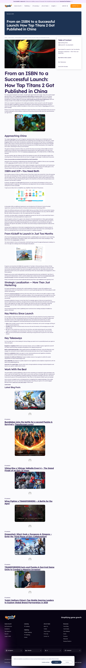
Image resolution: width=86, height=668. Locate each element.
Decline (67, 662)
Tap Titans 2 (46, 106)
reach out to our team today (19, 382)
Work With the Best (63, 66)
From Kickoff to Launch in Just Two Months (69, 49)
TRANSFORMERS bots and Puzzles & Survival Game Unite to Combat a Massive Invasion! (29, 568)
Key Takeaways (62, 62)
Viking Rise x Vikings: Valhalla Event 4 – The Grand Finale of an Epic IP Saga (29, 469)
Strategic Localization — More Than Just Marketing (68, 52)
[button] (18, 6)
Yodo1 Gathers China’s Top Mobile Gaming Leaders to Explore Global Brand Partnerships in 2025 (29, 601)
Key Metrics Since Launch (64, 57)
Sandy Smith (16, 240)
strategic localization (15, 293)
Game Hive (11, 163)
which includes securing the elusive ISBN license (38, 99)
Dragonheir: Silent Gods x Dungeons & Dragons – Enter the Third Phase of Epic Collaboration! (28, 535)
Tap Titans (12, 139)
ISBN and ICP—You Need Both (65, 45)
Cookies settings (45, 662)
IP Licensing (7, 419)
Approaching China (63, 42)
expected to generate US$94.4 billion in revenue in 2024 (29, 96)
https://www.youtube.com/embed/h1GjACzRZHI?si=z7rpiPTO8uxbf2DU (21, 159)
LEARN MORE (8, 384)
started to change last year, (29, 151)
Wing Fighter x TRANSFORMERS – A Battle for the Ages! (28, 502)
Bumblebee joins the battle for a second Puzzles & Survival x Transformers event (28, 423)
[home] (8, 6)
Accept (56, 662)
